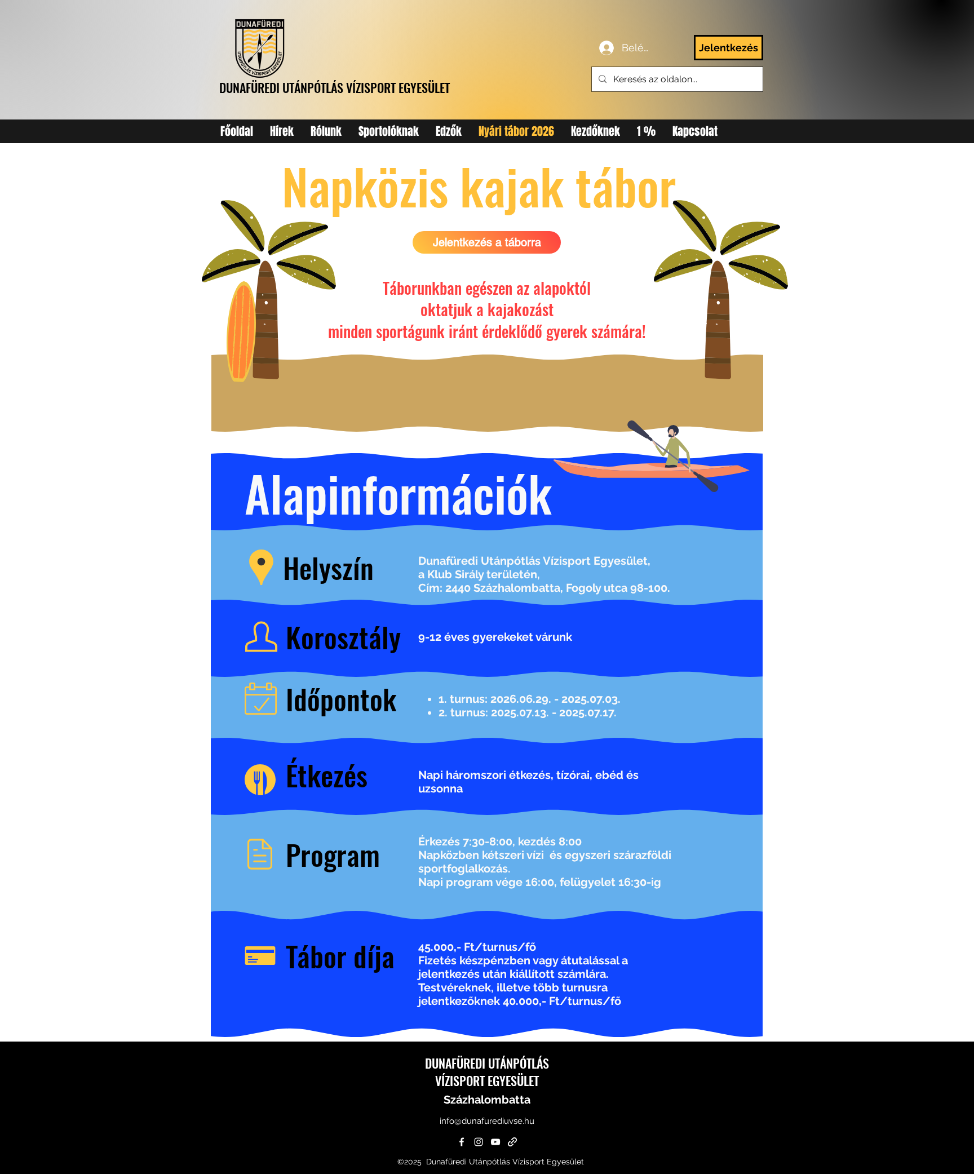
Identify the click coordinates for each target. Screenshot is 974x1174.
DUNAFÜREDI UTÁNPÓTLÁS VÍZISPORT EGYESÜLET (334, 87)
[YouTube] (495, 1142)
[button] (388, 131)
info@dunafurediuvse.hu (487, 1121)
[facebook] (461, 1142)
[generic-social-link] (512, 1142)
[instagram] (478, 1142)
